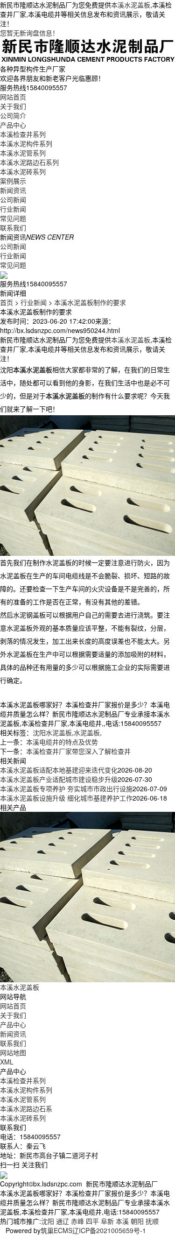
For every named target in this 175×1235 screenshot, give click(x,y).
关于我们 (13, 106)
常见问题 (13, 218)
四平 (92, 1221)
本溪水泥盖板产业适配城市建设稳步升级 (59, 779)
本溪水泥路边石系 (26, 1108)
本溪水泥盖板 (130, 4)
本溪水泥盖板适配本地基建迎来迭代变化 (59, 769)
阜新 (107, 1221)
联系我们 (13, 227)
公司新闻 (13, 199)
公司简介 (13, 115)
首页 (6, 302)
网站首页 (13, 96)
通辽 (62, 1221)
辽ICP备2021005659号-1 (109, 1230)
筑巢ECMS (56, 1230)
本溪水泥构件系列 (26, 143)
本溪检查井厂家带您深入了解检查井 (78, 751)
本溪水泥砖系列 (23, 171)
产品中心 (13, 124)
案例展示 (13, 180)
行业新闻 (13, 208)
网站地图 (13, 1052)
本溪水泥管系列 (23, 152)
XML (7, 1061)
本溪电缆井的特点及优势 (62, 741)
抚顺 (152, 1221)
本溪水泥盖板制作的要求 (90, 302)
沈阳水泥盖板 (52, 732)
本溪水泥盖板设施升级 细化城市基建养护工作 (66, 797)
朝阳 (137, 1221)
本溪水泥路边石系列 (29, 162)
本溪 (122, 1221)
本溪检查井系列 (23, 134)
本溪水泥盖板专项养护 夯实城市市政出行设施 (66, 788)
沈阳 (47, 1221)
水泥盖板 (87, 732)
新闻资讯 (13, 190)
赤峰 (77, 1221)
